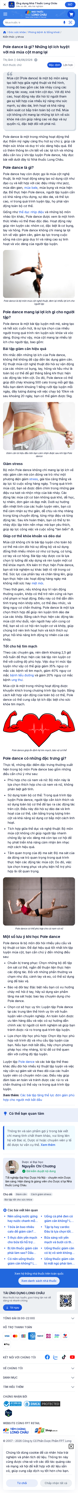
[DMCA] (42, 1404)
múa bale (30, 188)
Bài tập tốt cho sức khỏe (18, 1199)
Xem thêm (48, 1145)
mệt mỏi (37, 583)
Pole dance (26, 1062)
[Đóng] (4, 4)
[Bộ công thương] (12, 1404)
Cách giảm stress (41, 1194)
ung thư (17, 680)
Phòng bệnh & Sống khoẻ (44, 32)
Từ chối (22, 1483)
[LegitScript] (22, 1413)
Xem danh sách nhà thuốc (38, 1280)
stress (33, 479)
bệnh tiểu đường (22, 675)
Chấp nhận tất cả (56, 1483)
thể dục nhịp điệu (31, 212)
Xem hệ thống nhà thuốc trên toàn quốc (39, 1273)
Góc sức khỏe (17, 32)
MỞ (70, 4)
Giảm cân (21, 1194)
